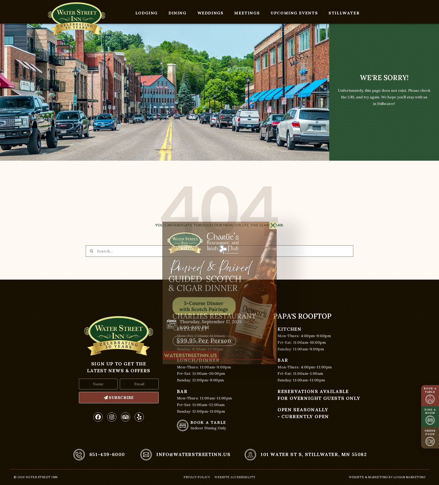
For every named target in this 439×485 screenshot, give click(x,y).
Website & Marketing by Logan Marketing (387, 477)
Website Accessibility (234, 477)
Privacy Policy (197, 477)
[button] (273, 174)
